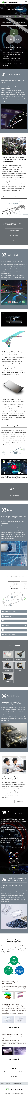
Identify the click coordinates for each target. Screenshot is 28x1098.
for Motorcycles (14, 235)
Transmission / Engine (9, 611)
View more (20, 801)
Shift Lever (7, 620)
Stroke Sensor (20, 670)
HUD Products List (14, 495)
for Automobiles (14, 230)
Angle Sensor (8, 670)
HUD (20, 16)
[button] (25, 598)
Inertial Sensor (8, 681)
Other (14, 240)
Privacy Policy (7, 1093)
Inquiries (14, 1076)
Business (8, 1083)
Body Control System (9, 634)
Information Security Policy (17, 1093)
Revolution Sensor (20, 659)
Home (2, 1083)
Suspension (7, 625)
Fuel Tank (6, 630)
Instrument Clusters (7, 16)
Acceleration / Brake (9, 616)
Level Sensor (8, 659)
